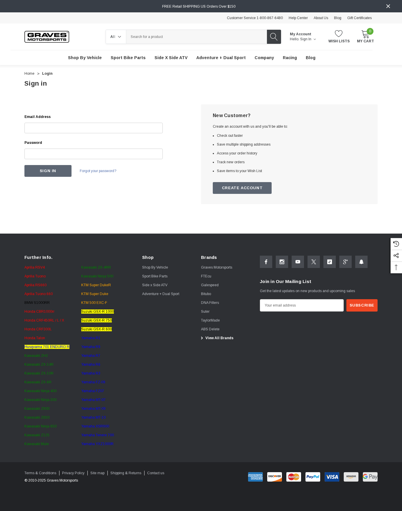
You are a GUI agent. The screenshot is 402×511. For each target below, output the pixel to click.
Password (33, 143)
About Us (321, 18)
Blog (337, 18)
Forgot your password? (98, 171)
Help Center (298, 18)
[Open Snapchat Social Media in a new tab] (361, 262)
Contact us (155, 473)
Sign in (306, 39)
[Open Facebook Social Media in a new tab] (266, 262)
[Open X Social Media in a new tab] (314, 262)
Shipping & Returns (125, 473)
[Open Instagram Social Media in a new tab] (282, 262)
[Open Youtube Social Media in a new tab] (298, 262)
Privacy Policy (73, 473)
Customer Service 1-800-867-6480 (255, 18)
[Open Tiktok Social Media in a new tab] (329, 262)
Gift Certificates (359, 18)
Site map (97, 473)
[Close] (388, 6)
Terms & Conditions (40, 473)
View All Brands (219, 338)
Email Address (37, 117)
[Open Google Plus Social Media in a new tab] (345, 262)
